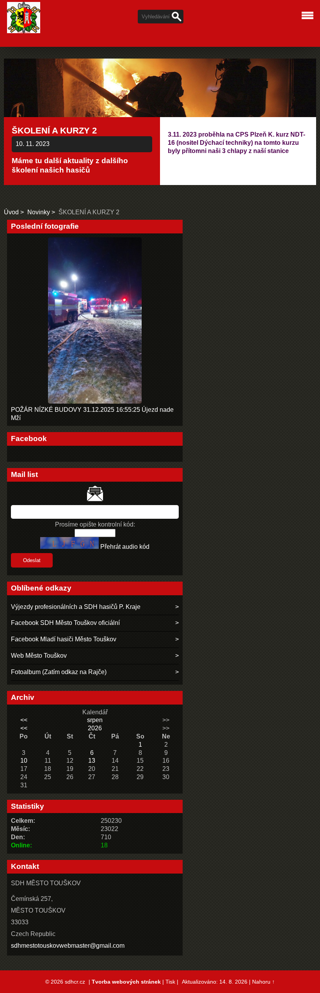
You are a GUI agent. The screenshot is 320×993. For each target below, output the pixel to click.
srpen (95, 720)
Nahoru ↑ (263, 982)
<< (23, 720)
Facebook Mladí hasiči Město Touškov (63, 639)
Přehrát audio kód (124, 546)
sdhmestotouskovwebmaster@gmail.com (67, 945)
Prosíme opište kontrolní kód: (95, 524)
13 (91, 760)
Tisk (170, 982)
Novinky (39, 212)
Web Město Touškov (39, 655)
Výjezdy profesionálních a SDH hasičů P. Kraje (75, 606)
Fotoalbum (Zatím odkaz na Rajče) (59, 672)
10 (23, 760)
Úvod (11, 212)
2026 (95, 728)
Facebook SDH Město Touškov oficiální (65, 622)
